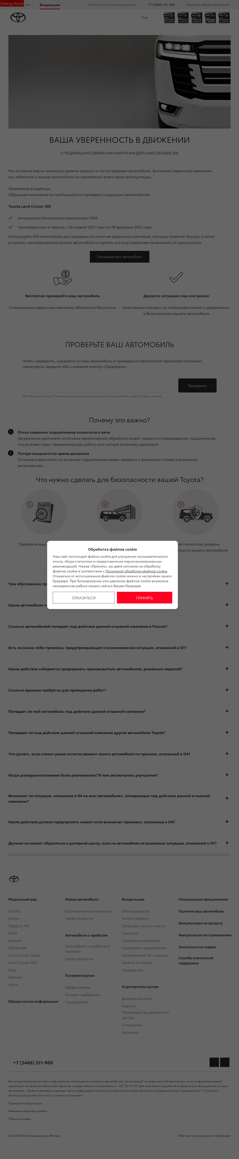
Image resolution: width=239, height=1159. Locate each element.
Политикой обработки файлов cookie (136, 571)
